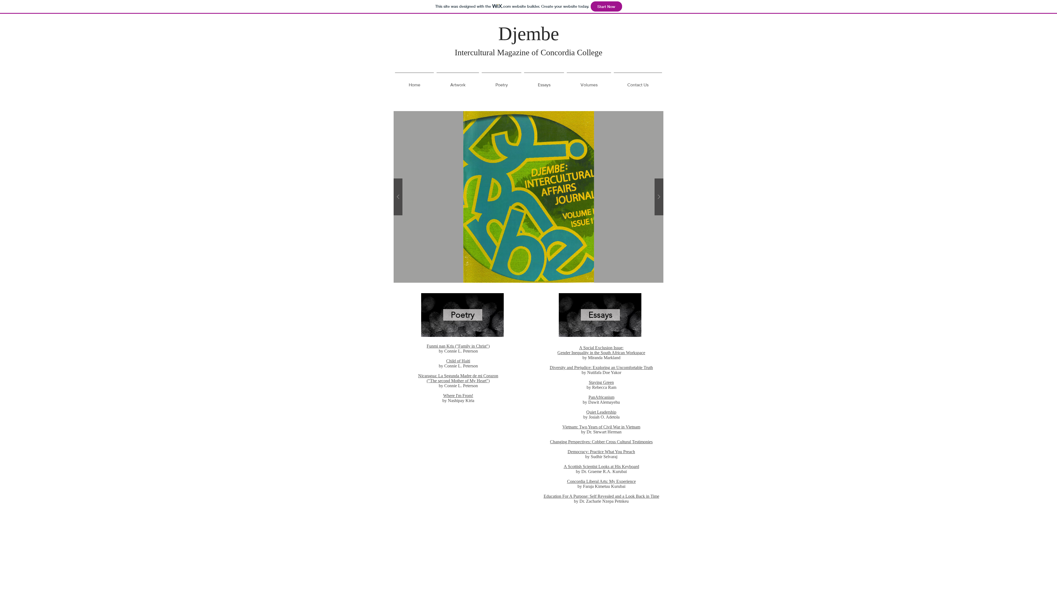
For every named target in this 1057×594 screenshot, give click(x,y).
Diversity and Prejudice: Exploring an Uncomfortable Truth (601, 367)
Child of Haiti (458, 361)
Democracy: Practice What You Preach (601, 451)
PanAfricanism (601, 397)
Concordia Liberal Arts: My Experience (601, 481)
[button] (528, 197)
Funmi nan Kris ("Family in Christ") (458, 346)
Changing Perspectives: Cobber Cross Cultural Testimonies (601, 441)
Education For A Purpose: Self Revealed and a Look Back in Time (601, 496)
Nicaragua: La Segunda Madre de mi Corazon (458, 375)
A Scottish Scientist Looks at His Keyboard (601, 466)
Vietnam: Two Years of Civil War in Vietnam (601, 427)
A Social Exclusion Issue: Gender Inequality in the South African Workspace (601, 350)
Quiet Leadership (601, 412)
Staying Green (601, 382)
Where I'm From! (458, 395)
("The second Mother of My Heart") (458, 380)
